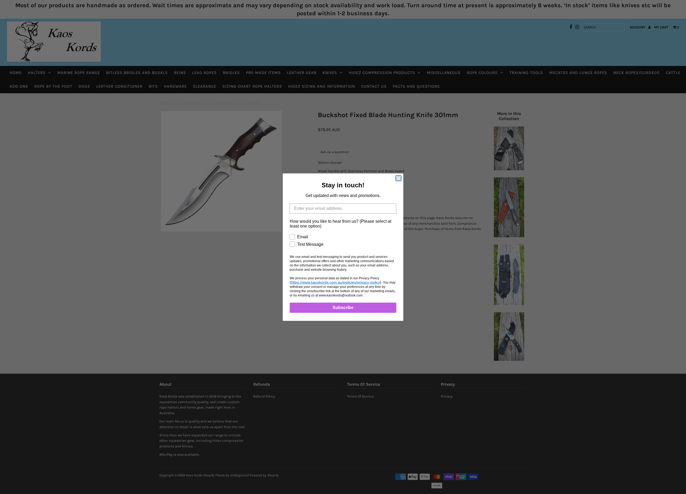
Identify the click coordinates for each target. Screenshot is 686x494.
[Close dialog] (398, 178)
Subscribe (343, 307)
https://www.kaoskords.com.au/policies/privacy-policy (335, 282)
